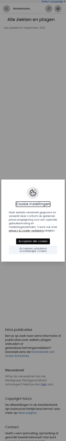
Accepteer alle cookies (33, 241)
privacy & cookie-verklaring (26, 231)
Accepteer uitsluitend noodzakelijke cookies (33, 250)
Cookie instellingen (33, 204)
